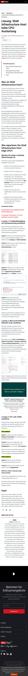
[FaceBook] (1, 654)
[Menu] (25, 1)
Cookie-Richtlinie (17, 672)
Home (2, 13)
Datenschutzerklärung (9, 661)
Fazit (7, 75)
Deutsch (5, 40)
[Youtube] (11, 654)
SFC (18, 422)
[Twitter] (4, 654)
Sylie (5, 35)
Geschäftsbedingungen (18, 661)
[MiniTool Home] (5, 1)
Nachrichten (9, 13)
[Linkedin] (8, 654)
